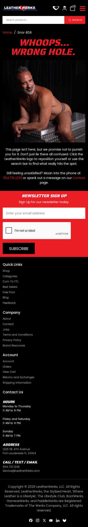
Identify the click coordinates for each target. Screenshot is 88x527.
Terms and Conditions (18, 335)
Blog (6, 298)
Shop (6, 271)
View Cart (9, 372)
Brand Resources (14, 346)
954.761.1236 (12, 178)
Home (7, 32)
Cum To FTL (11, 282)
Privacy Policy (12, 340)
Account (8, 362)
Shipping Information (17, 383)
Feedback (9, 303)
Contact (79, 178)
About (7, 319)
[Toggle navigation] (82, 8)
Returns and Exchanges (18, 378)
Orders (7, 367)
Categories (10, 277)
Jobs (6, 330)
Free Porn (9, 293)
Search (77, 20)
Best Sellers (10, 287)
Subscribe (19, 249)
